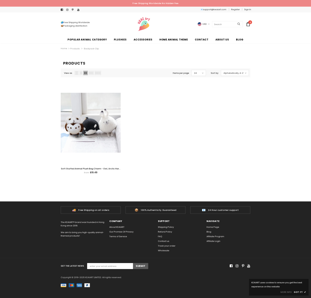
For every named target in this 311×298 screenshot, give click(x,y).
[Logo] (144, 24)
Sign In (247, 9)
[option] (90, 210)
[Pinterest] (74, 10)
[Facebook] (63, 10)
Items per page (181, 73)
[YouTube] (79, 10)
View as (68, 73)
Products (75, 48)
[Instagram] (68, 10)
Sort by (215, 73)
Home (64, 48)
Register (235, 9)
